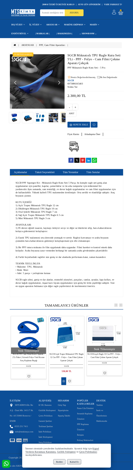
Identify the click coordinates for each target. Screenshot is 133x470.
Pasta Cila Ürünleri (85, 408)
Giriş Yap (62, 405)
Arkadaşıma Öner (92, 134)
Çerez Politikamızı (88, 452)
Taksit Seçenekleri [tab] (44, 172)
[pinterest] (82, 160)
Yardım (99, 405)
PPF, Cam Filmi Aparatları (52, 45)
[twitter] (76, 160)
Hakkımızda (101, 421)
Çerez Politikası (46, 415)
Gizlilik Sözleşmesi (47, 410)
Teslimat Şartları (46, 426)
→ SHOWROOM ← (88, 33)
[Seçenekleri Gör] (63, 381)
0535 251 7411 (21, 426)
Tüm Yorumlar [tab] (70, 172)
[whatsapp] (94, 160)
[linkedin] (88, 160)
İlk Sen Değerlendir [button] (108, 77)
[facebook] (71, 160)
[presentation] (116, 305)
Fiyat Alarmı (73, 134)
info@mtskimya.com (24, 431)
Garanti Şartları (45, 421)
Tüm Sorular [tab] (93, 172)
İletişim (80, 435)
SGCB (70, 80)
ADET (71, 113)
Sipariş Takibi (64, 415)
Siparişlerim (63, 410)
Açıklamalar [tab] (20, 172)
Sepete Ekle (80, 125)
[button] (59, 83)
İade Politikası (45, 431)
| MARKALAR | (42, 33)
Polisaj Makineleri (85, 440)
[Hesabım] (114, 12)
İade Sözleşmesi (46, 437)
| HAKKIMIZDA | (64, 33)
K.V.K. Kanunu (45, 405)
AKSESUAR (27, 45)
